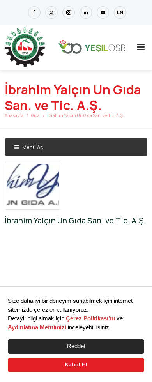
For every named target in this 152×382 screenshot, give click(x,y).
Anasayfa (14, 115)
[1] (140, 46)
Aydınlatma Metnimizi (37, 327)
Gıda (35, 115)
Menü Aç (32, 146)
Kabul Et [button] (76, 365)
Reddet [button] (76, 346)
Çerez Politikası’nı (90, 318)
